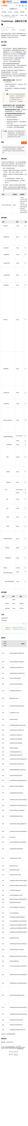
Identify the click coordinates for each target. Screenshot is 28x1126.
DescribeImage (11, 52)
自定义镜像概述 (21, 55)
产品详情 (13, 30)
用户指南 (4, 11)
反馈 (16, 1054)
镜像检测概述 (20, 67)
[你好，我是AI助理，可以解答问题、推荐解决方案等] (19, 5)
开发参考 (10, 11)
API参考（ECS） (15, 15)
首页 (2, 15)
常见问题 (22, 11)
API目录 (22, 15)
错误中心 (5, 1034)
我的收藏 (23, 30)
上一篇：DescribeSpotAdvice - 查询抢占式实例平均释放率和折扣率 (9, 1047)
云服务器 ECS (7, 15)
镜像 (26, 15)
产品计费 (16, 11)
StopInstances (12, 101)
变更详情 (11, 1042)
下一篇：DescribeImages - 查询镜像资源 (21, 1047)
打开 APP (24, 2)
